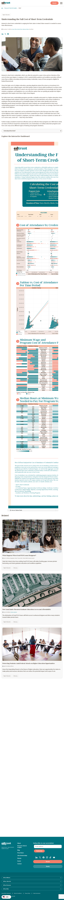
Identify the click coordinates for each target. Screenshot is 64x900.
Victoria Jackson (14, 612)
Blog (18, 850)
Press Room (20, 853)
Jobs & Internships (22, 855)
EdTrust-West (6, 888)
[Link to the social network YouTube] (54, 857)
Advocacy (15, 567)
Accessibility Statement (6, 893)
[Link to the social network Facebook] (43, 857)
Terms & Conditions (18, 893)
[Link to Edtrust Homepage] (6, 3)
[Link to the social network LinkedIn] (36, 857)
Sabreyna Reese (26, 29)
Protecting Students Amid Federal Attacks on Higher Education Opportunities (28, 663)
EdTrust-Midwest (6, 877)
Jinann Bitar (14, 29)
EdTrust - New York (7, 881)
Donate (54, 3)
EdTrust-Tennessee (7, 885)
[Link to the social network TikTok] (51, 857)
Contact (19, 863)
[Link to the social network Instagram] (47, 857)
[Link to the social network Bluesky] (58, 857)
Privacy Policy (27, 893)
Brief (20, 8)
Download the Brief (9, 131)
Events (19, 861)
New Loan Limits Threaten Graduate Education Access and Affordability (26, 609)
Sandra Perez (19, 29)
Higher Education (6, 14)
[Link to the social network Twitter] (40, 857)
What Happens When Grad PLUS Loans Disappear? (19, 555)
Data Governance (36, 893)
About (19, 843)
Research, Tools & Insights (11, 8)
